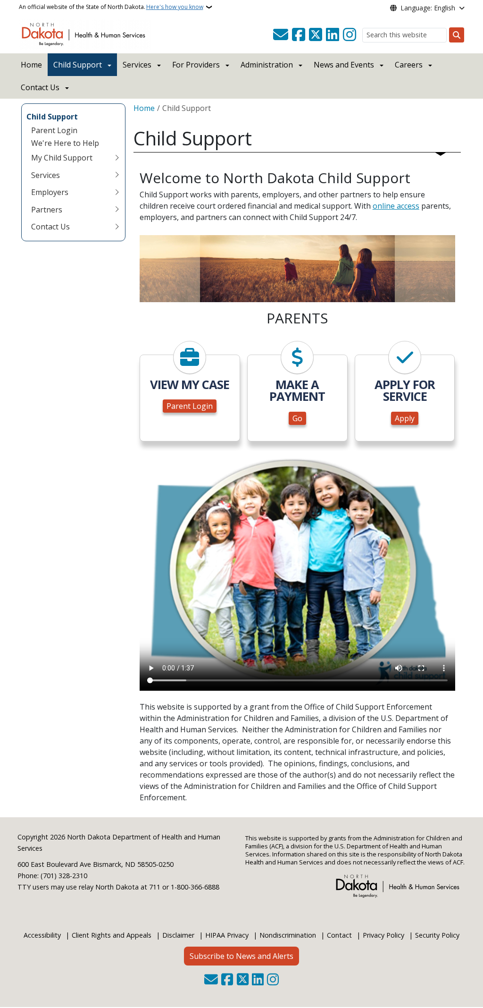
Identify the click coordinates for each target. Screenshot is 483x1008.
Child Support (77, 64)
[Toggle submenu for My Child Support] (117, 157)
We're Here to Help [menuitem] (65, 143)
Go (297, 418)
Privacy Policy (383, 935)
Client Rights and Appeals (111, 935)
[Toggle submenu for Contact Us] (117, 226)
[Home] (85, 33)
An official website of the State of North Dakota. (111, 7)
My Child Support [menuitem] (61, 157)
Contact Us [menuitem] (50, 226)
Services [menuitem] (45, 175)
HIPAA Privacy (227, 935)
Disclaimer (178, 935)
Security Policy (437, 935)
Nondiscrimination (287, 935)
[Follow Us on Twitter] (315, 35)
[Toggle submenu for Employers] (117, 192)
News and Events (344, 64)
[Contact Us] (280, 35)
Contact (339, 935)
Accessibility (42, 935)
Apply (405, 418)
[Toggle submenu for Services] (117, 175)
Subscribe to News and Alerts (241, 956)
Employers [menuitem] (49, 192)
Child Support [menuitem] (52, 116)
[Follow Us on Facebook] (298, 35)
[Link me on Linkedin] (332, 35)
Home (31, 64)
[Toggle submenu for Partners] (117, 209)
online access (396, 206)
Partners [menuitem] (46, 209)
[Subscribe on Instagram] (349, 35)
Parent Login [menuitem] (54, 130)
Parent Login (190, 406)
